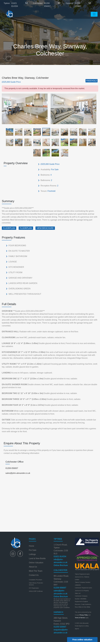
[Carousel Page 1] (9, 132)
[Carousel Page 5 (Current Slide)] (45, 132)
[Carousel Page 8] (73, 132)
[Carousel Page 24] (64, 153)
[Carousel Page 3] (27, 132)
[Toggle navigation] (94, 14)
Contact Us (34, 575)
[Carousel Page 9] (82, 132)
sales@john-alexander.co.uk (17, 473)
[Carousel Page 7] (64, 132)
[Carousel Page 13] (27, 142)
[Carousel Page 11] (9, 142)
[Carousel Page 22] (45, 153)
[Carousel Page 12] (18, 142)
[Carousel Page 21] (36, 153)
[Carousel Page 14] (36, 142)
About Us (33, 567)
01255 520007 (78, 4)
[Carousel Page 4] (36, 132)
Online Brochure (61, 565)
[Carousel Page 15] (45, 142)
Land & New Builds (37, 558)
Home (31, 546)
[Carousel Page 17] (64, 142)
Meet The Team (35, 571)
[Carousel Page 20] (91, 142)
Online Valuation (36, 563)
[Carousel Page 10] (91, 132)
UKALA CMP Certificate (36, 591)
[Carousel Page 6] (55, 132)
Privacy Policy (84, 615)
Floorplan (9, 228)
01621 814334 (14, 4)
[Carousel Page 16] (55, 142)
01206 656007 (47, 4)
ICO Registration (34, 588)
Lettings (32, 554)
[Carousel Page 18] (73, 142)
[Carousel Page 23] (55, 153)
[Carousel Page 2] (18, 132)
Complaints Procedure (35, 579)
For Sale (32, 550)
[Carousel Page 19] (82, 142)
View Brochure (45, 228)
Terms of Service (80, 617)
